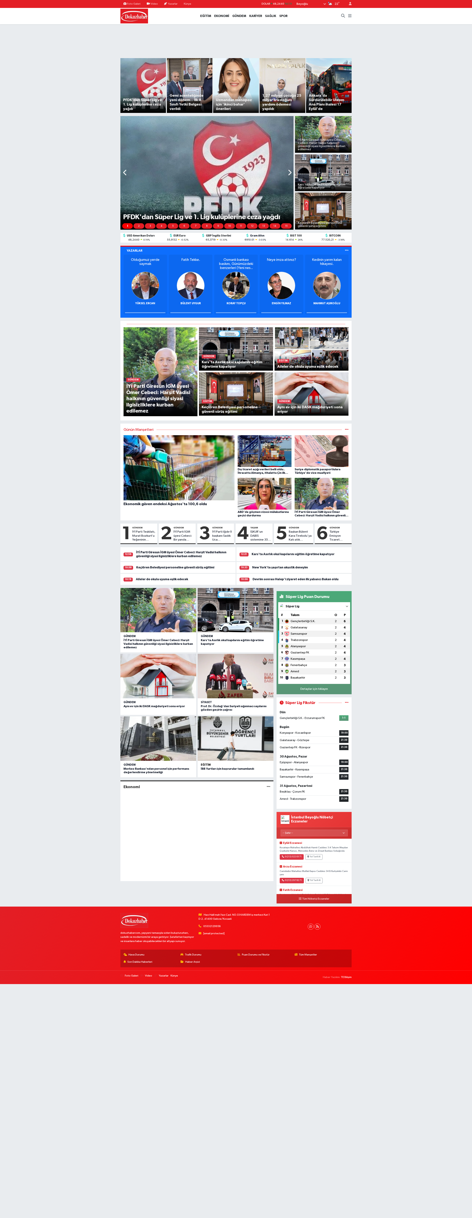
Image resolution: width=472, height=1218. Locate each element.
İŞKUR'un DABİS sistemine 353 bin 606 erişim (260, 536)
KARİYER (255, 16)
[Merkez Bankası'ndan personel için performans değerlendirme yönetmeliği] (158, 738)
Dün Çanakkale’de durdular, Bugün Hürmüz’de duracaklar (327, 264)
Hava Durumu (136, 954)
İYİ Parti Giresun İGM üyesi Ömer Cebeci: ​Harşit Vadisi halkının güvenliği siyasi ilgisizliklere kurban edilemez (158, 644)
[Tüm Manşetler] (346, 429)
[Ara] (343, 16)
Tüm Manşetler (308, 954)
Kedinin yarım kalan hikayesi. (281, 262)
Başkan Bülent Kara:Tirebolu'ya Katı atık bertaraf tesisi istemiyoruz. (300, 536)
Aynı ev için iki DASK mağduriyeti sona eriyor (154, 706)
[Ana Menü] (350, 16)
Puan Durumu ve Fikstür (256, 954)
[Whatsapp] (311, 927)
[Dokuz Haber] (134, 16)
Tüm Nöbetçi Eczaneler (315, 899)
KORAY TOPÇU (190, 303)
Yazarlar (173, 3)
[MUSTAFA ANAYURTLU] (327, 285)
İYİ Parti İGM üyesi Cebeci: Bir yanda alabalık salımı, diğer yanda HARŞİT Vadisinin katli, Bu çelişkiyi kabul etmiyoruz (183, 536)
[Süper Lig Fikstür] (346, 702)
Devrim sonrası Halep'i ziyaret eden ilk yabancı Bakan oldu (296, 579)
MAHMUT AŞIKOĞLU (281, 303)
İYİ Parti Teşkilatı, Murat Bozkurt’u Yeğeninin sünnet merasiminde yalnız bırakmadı (143, 536)
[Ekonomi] (268, 787)
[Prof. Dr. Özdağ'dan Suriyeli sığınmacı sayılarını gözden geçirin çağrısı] (235, 676)
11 (241, 226)
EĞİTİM (205, 16)
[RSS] (317, 927)
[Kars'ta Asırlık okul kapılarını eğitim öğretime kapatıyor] (236, 349)
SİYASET (206, 702)
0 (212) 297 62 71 (293, 880)
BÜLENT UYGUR (145, 303)
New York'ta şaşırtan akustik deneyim (280, 567)
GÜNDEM (239, 16)
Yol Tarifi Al (315, 857)
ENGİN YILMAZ (236, 303)
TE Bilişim (346, 977)
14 (274, 226)
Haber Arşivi (192, 961)
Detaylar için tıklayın (314, 689)
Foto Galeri (133, 3)
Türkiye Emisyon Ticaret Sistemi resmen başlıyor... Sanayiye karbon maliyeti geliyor (335, 536)
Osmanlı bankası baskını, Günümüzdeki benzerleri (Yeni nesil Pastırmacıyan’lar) (191, 264)
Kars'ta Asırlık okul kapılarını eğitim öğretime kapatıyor (293, 554)
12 (252, 226)
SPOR (283, 16)
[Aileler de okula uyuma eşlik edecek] (311, 349)
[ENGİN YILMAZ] (236, 285)
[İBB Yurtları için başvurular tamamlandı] (235, 738)
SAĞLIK (270, 16)
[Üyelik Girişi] (349, 4)
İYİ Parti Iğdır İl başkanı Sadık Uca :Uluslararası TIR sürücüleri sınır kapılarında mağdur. (222, 536)
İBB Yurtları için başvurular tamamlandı (227, 768)
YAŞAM (254, 528)
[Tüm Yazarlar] (346, 250)
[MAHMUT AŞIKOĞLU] (281, 285)
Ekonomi (132, 787)
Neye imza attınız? (236, 260)
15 (286, 226)
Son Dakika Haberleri (139, 961)
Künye (187, 3)
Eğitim (206, 764)
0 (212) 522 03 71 (293, 857)
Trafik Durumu (193, 954)
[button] (125, 173)
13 (263, 226)
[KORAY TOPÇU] (190, 285)
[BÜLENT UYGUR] (145, 285)
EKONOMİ (221, 16)
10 (229, 226)
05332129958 (212, 926)
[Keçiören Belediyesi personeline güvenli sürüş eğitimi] (236, 394)
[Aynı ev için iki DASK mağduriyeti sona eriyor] (311, 394)
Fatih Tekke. (145, 260)
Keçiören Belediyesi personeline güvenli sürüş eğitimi (175, 567)
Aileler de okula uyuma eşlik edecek (162, 579)
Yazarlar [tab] (134, 250)
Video (154, 3)
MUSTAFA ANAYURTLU (326, 303)
